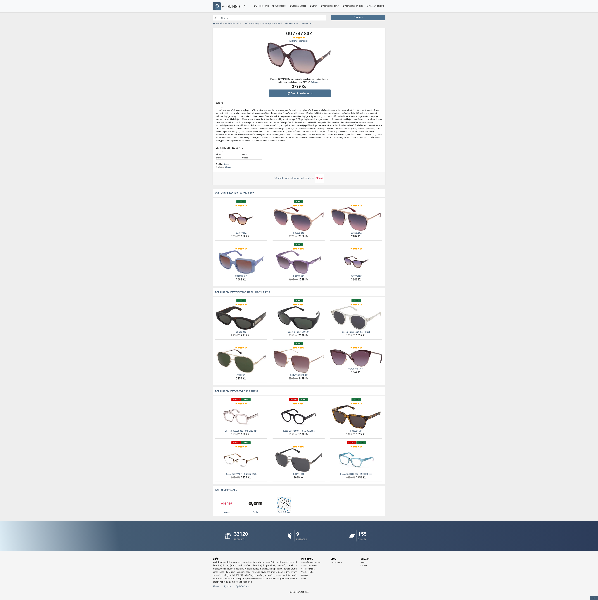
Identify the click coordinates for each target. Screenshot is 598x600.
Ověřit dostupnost (302, 93)
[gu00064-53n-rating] (356, 403)
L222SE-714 (241, 375)
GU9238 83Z (298, 276)
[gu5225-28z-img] (356, 219)
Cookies (364, 566)
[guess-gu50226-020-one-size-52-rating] (241, 403)
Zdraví (314, 6)
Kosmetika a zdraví (331, 6)
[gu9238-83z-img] (299, 262)
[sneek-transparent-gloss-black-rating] (356, 304)
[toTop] (594, 598)
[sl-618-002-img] (241, 318)
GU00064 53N (356, 431)
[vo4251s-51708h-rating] (356, 347)
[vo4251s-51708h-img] (356, 358)
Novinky (304, 575)
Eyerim (227, 586)
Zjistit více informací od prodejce (296, 178)
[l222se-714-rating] (241, 347)
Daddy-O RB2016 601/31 (298, 332)
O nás (363, 562)
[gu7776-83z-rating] (356, 248)
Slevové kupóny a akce (310, 562)
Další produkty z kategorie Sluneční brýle (242, 292)
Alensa (228, 167)
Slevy (303, 579)
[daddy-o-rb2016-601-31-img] (299, 318)
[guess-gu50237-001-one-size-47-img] (299, 417)
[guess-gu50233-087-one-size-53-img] (356, 460)
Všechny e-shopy (308, 572)
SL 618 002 (241, 332)
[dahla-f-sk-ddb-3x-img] (299, 361)
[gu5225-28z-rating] (356, 205)
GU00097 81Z (241, 276)
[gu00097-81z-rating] (241, 248)
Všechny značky (308, 569)
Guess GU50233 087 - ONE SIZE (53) (356, 474)
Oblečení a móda (299, 6)
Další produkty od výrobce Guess (236, 391)
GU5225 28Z (356, 233)
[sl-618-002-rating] (241, 304)
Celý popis (315, 82)
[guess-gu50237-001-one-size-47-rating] (299, 403)
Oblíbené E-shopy (226, 490)
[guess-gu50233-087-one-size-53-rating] (356, 446)
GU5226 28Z (298, 233)
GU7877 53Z (241, 233)
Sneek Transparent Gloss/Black (356, 332)
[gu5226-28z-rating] (299, 205)
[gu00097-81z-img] (241, 262)
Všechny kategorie (376, 6)
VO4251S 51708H (356, 369)
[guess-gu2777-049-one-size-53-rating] (241, 446)
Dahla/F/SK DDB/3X (299, 375)
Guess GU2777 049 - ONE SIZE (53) (241, 474)
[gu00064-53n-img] (356, 417)
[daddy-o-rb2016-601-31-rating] (299, 304)
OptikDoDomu (242, 586)
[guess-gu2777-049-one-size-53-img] (241, 460)
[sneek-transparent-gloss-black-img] (356, 318)
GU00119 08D (298, 474)
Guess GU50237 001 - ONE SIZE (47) (298, 431)
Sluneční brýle (280, 6)
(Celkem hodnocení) (299, 41)
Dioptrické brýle (262, 6)
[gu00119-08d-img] (299, 460)
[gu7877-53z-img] (241, 219)
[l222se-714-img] (241, 361)
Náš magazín (336, 562)
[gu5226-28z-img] (299, 219)
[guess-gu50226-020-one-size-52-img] (241, 417)
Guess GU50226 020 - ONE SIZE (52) (241, 431)
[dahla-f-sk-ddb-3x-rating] (299, 347)
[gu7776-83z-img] (356, 262)
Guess (226, 164)
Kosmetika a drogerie (354, 6)
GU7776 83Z (356, 276)
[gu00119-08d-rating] (299, 446)
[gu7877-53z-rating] (241, 205)
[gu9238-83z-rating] (299, 248)
